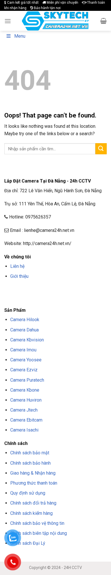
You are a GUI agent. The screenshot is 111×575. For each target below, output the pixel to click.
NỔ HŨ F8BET (45, 297)
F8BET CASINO (85, 290)
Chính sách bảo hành (30, 463)
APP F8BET (24, 297)
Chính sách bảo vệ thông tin (37, 523)
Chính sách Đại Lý (27, 543)
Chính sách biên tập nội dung (38, 533)
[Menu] (7, 21)
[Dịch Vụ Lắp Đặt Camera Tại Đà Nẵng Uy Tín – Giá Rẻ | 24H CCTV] (55, 21)
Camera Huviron (26, 400)
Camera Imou (23, 350)
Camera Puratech (27, 380)
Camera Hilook (24, 319)
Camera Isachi (24, 430)
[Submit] (101, 148)
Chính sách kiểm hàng (31, 513)
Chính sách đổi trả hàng (33, 503)
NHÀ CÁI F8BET (60, 290)
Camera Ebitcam (26, 420)
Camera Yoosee (26, 360)
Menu (19, 36)
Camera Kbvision (27, 340)
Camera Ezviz (24, 369)
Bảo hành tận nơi (47, 8)
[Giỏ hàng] (103, 21)
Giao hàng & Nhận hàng (33, 473)
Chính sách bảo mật (29, 452)
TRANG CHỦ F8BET (31, 290)
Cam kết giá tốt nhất (22, 3)
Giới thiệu (19, 276)
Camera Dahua (24, 330)
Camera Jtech (24, 410)
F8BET (9, 290)
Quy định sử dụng (27, 493)
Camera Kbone (24, 390)
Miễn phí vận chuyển (62, 3)
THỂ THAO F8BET (73, 297)
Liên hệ (17, 266)
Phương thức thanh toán (33, 483)
